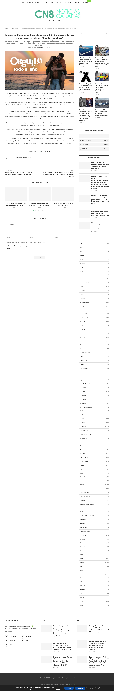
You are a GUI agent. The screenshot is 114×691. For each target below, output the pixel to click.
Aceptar (69, 688)
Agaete (94, 247)
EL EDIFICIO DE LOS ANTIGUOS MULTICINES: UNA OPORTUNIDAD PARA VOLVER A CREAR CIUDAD (62, 646)
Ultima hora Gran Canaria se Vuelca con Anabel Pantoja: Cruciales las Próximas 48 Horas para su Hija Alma (102, 62)
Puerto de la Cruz (94, 492)
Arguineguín (94, 263)
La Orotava (94, 415)
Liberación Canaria (94, 430)
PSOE (94, 488)
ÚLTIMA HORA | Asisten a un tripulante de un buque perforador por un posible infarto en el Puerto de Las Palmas (100, 200)
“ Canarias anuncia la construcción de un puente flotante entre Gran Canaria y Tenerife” (85, 61)
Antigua (94, 255)
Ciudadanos (94, 298)
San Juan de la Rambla (94, 508)
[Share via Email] (49, 151)
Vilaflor (94, 597)
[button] (7, 198)
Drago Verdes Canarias (94, 317)
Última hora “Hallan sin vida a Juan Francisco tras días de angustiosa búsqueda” (102, 112)
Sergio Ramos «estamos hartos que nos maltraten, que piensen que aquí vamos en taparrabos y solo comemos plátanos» (86, 115)
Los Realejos (94, 438)
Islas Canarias (26, 2)
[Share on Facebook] (43, 151)
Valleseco (94, 581)
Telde (94, 558)
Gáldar (94, 341)
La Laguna (94, 403)
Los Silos (94, 442)
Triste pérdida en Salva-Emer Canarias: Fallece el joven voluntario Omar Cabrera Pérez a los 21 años (101, 88)
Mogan (94, 446)
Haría (94, 372)
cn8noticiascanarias (38, 47)
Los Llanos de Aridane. (94, 434)
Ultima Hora (94, 574)
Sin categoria (94, 535)
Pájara (94, 473)
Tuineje (94, 570)
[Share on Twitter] (45, 151)
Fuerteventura (94, 337)
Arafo (94, 259)
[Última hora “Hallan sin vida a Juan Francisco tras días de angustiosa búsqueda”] (102, 103)
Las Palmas (94, 426)
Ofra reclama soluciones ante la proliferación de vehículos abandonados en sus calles (99, 226)
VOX (94, 601)
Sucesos (76, 2)
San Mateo (94, 512)
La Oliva (94, 411)
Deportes (59, 2)
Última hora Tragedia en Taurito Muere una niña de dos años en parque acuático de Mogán (85, 87)
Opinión (94, 465)
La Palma (94, 418)
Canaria (94, 286)
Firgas (94, 333)
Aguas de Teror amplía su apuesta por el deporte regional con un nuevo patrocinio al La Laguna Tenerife (98, 645)
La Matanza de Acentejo (94, 407)
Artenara (94, 275)
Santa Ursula (94, 527)
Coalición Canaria (94, 302)
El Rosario (94, 325)
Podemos (94, 481)
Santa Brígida (94, 519)
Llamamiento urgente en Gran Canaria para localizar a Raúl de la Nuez (100, 213)
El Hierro (94, 321)
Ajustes (91, 688)
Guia (94, 356)
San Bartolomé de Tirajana (94, 504)
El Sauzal (94, 329)
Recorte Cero (94, 500)
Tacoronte (94, 547)
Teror (94, 566)
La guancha (94, 399)
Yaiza (94, 605)
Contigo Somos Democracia (94, 306)
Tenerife (94, 562)
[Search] (91, 2)
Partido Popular (94, 477)
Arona (94, 271)
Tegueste (94, 550)
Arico (94, 267)
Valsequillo (94, 585)
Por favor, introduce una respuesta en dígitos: (17, 246)
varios (94, 593)
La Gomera (94, 391)
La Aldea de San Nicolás (94, 383)
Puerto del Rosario (94, 496)
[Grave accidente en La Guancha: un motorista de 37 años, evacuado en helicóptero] (84, 165)
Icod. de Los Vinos (94, 376)
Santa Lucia (94, 523)
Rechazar (80, 688)
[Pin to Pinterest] (47, 151)
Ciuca (94, 294)
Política (37, 2)
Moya (94, 449)
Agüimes (94, 251)
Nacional (86, 2)
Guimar (94, 364)
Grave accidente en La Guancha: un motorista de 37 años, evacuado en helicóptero (100, 165)
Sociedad (68, 2)
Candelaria (94, 290)
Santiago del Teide (94, 531)
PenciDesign (71, 684)
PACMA (94, 469)
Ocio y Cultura (48, 2)
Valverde (94, 589)
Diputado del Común (94, 313)
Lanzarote (94, 422)
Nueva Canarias (94, 457)
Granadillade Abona (94, 352)
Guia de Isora (94, 360)
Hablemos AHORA (94, 368)
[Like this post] (41, 151)
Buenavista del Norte (94, 282)
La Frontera (94, 387)
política (94, 484)
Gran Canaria (15, 28)
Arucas (94, 279)
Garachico (94, 345)
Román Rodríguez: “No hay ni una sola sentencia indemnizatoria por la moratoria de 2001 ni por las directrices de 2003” (62, 661)
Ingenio (94, 380)
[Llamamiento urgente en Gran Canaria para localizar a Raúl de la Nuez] (16, 194)
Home (6, 28)
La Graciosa (94, 395)
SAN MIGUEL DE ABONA (94, 515)
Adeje (94, 244)
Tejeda (94, 554)
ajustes (58, 689)
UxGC (94, 578)
